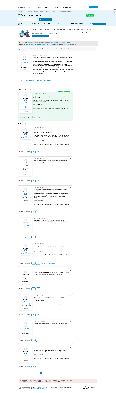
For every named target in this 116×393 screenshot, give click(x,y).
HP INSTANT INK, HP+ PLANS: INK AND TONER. (60, 42)
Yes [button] (34, 117)
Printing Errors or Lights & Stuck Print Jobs (44, 11)
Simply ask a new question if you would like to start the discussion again (61, 48)
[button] (70, 55)
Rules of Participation (38, 388)
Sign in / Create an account (40, 36)
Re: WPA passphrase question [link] (65, 11)
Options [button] (97, 15)
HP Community (21, 11)
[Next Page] (54, 373)
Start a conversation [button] (45, 19)
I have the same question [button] (27, 80)
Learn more (53, 36)
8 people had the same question (44, 80)
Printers (30, 11)
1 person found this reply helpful (49, 263)
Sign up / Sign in (93, 7)
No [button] (39, 117)
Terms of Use (27, 388)
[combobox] (27, 19)
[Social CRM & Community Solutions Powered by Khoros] (86, 387)
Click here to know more (99, 23)
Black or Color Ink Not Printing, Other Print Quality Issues (40, 44)
